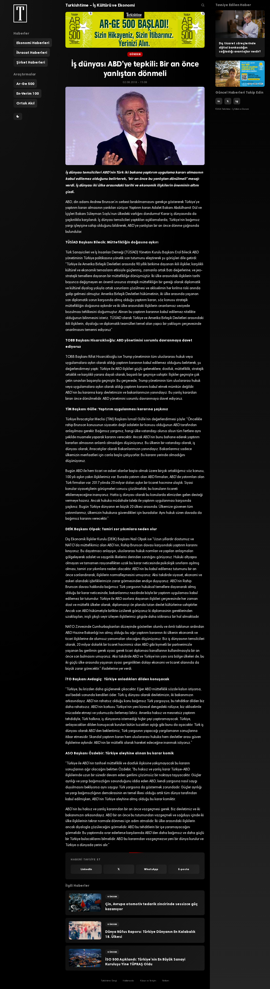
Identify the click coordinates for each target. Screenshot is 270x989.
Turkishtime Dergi (109, 981)
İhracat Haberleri (31, 52)
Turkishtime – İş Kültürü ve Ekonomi (100, 5)
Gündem (135, 54)
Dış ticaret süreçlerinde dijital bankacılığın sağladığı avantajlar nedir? (240, 47)
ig (236, 101)
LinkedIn (86, 869)
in (219, 101)
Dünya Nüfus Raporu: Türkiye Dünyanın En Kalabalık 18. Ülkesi (150, 934)
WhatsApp (151, 869)
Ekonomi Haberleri (32, 43)
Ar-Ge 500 (25, 83)
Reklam (165, 981)
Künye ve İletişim (148, 981)
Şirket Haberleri (30, 62)
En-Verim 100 (27, 93)
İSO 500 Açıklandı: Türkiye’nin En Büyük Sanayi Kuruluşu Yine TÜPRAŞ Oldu (145, 961)
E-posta (183, 869)
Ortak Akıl (25, 103)
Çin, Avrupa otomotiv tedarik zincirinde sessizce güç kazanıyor (151, 906)
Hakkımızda (128, 981)
